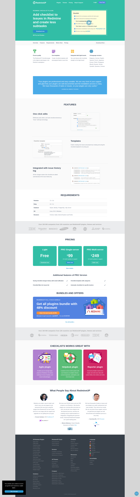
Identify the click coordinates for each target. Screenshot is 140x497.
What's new (59, 42)
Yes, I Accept (14, 491)
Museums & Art (36, 488)
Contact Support (74, 443)
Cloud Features (55, 443)
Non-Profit (35, 479)
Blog (72, 460)
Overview (35, 42)
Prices (72, 458)
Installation (73, 463)
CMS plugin (35, 462)
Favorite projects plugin (38, 460)
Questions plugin (37, 455)
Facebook (92, 460)
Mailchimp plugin (37, 459)
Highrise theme (55, 466)
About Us (73, 441)
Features (42, 42)
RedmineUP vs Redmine (57, 475)
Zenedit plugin (36, 464)
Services (54, 449)
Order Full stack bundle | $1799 (48, 313)
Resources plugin (37, 467)
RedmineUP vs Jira (56, 480)
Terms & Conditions (75, 469)
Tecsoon (102, 419)
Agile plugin (35, 441)
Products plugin (36, 448)
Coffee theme (55, 465)
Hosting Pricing (55, 445)
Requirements (50, 42)
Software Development (38, 476)
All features (73, 456)
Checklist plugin (36, 452)
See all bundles (69, 322)
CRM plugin (35, 443)
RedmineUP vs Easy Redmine (59, 476)
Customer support (37, 484)
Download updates (75, 467)
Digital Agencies (36, 483)
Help (72, 462)
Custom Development (57, 453)
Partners (73, 446)
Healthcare (35, 477)
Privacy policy (74, 470)
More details (69, 268)
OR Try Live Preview (38, 35)
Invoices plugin (36, 446)
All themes (55, 459)
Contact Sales (74, 445)
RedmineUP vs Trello (57, 478)
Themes (65, 2)
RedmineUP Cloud (57, 439)
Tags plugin (35, 457)
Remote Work (36, 481)
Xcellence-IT (50, 417)
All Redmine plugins (38, 439)
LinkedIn (92, 464)
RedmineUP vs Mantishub (58, 483)
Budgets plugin (36, 469)
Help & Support (78, 2)
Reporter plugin (36, 466)
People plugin (36, 453)
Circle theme (55, 461)
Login (95, 2)
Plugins (59, 2)
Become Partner (74, 448)
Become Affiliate (74, 450)
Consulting (35, 486)
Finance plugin (36, 450)
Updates (73, 465)
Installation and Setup (57, 451)
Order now (70, 262)
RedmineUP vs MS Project (58, 473)
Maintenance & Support (57, 455)
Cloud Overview (55, 441)
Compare (54, 471)
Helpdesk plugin (36, 445)
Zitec (75, 425)
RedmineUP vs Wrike (57, 482)
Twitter (91, 462)
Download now (40, 31)
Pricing (71, 2)
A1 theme (54, 463)
